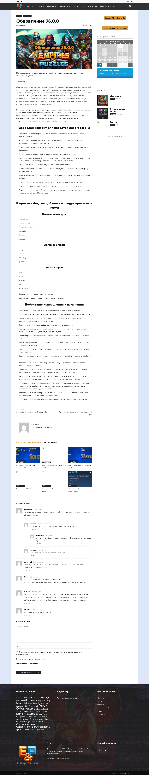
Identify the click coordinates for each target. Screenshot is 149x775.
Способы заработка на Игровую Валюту (33, 412)
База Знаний (63, 6)
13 (115, 53)
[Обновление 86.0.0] (28, 479)
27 (100, 46)
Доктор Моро (24, 223)
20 (115, 57)
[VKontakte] (21, 1)
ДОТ (31, 709)
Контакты (130, 1)
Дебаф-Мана (29, 711)
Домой (18, 13)
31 (100, 65)
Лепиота (22, 235)
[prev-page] (17, 495)
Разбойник (44, 719)
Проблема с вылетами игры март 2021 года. (75, 413)
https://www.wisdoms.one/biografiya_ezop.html (47, 121)
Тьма (33, 729)
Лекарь (34, 713)
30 (115, 46)
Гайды (40, 6)
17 (100, 57)
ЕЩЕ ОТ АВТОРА (50, 442)
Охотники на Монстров (40, 716)
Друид (37, 711)
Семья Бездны (30, 724)
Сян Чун (113, 122)
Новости (30, 6)
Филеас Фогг (24, 219)
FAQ (74, 6)
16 (130, 53)
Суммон (19, 729)
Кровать (22, 25)
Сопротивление (25, 726)
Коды (83, 6)
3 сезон (18, 698)
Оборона (20, 716)
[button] (130, 6)
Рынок (100, 711)
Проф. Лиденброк (27, 227)
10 (100, 53)
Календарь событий (107, 6)
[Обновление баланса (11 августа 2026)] (54, 455)
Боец (35, 703)
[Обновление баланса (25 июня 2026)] (80, 455)
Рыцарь (27, 722)
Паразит (19, 719)
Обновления (35, 13)
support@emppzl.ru (66, 758)
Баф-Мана (28, 703)
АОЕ (27, 700)
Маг (40, 714)
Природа (35, 719)
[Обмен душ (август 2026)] (102, 113)
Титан (27, 729)
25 (105, 61)
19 (110, 57)
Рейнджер (20, 722)
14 (120, 53)
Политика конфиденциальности (69, 698)
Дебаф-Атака (38, 709)
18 (105, 57)
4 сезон (34, 698)
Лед (28, 713)
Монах (45, 714)
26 (110, 61)
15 (125, 53)
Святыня (21, 724)
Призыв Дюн (26, 719)
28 (105, 46)
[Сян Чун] (102, 126)
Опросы (100, 705)
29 (110, 46)
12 (110, 53)
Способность (42, 726)
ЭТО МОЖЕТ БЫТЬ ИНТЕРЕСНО (28, 442)
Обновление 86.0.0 (23, 489)
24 (100, 61)
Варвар (41, 703)
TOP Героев (92, 6)
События (113, 114)
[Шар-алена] (102, 100)
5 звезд (43, 697)
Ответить (27, 518)
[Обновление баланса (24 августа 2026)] (28, 455)
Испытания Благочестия (109, 70)
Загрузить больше (114, 136)
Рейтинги (50, 6)
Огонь (29, 716)
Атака (33, 700)
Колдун (44, 711)
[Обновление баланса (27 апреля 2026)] (80, 479)
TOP (22, 700)
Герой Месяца (31, 705)
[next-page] (21, 495)
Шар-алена (115, 96)
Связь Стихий (37, 721)
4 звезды (27, 697)
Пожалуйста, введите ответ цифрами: (31, 659)
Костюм (20, 713)
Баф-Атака (42, 700)
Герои (112, 98)
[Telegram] (18, 1)
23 (130, 57)
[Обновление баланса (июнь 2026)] (54, 479)
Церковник (40, 729)
